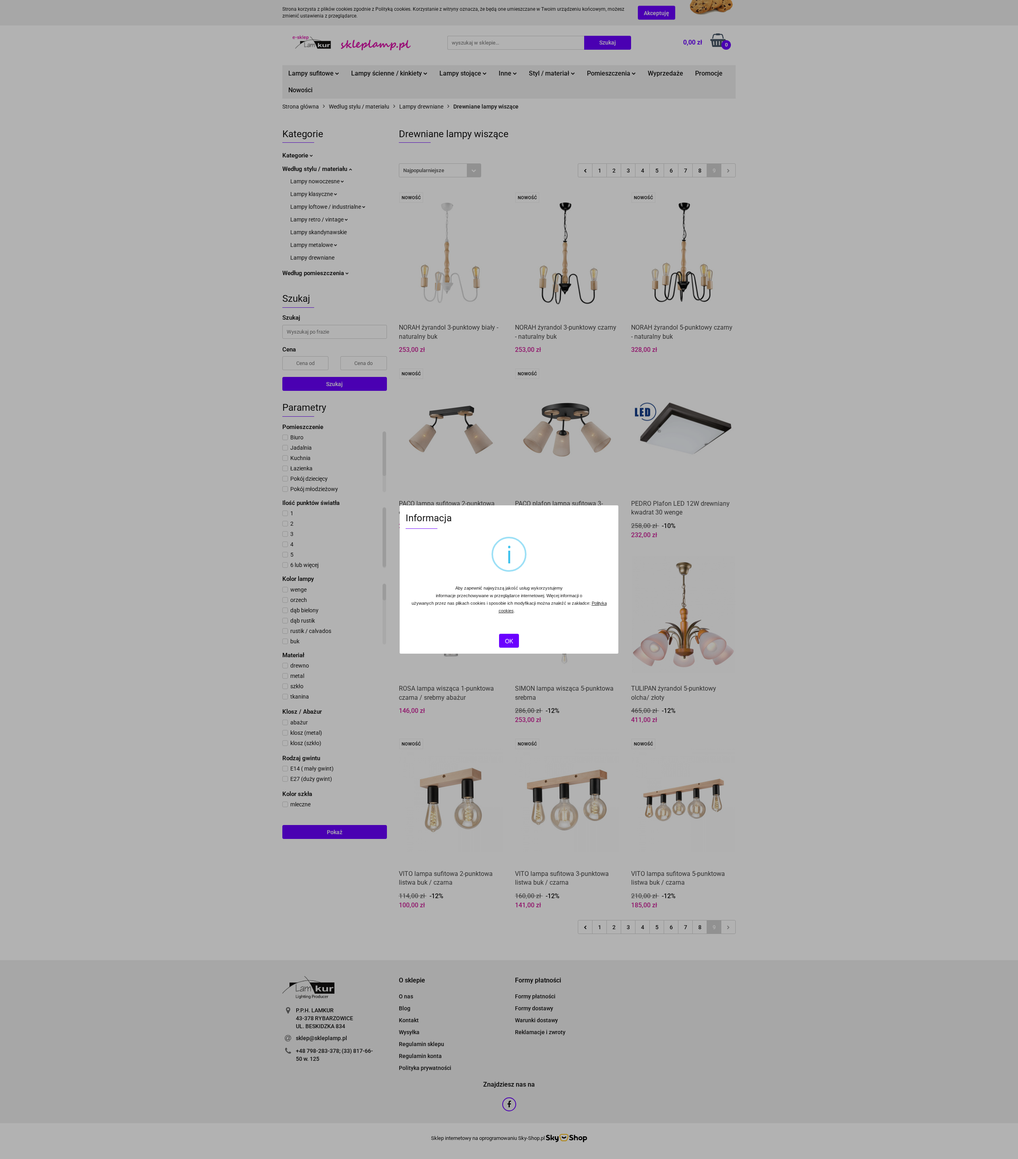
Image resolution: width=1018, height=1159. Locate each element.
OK (509, 641)
